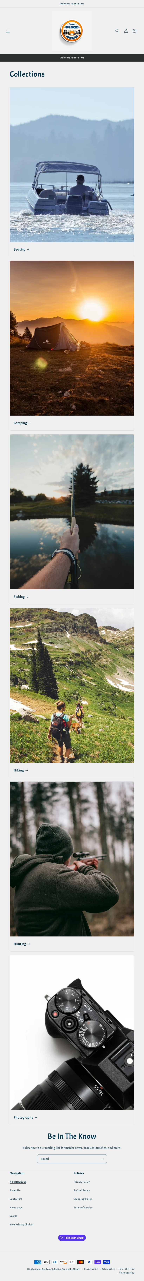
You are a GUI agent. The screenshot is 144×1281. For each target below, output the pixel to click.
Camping (20, 423)
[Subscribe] (102, 1159)
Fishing (19, 596)
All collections (18, 1182)
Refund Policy (82, 1190)
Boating (20, 249)
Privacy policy (91, 1269)
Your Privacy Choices (22, 1224)
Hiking (19, 770)
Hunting (20, 944)
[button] (8, 31)
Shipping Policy (83, 1199)
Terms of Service (83, 1207)
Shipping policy (126, 1272)
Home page (16, 1207)
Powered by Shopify (71, 1269)
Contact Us (16, 1199)
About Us (15, 1190)
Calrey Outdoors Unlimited (48, 1269)
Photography (23, 1117)
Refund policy (108, 1269)
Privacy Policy (82, 1182)
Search (14, 1216)
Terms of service (126, 1269)
